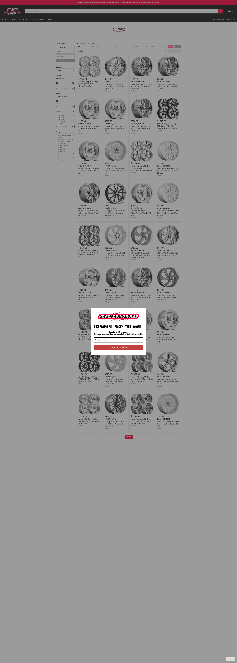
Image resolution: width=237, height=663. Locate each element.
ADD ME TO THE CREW (118, 347)
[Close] (144, 310)
